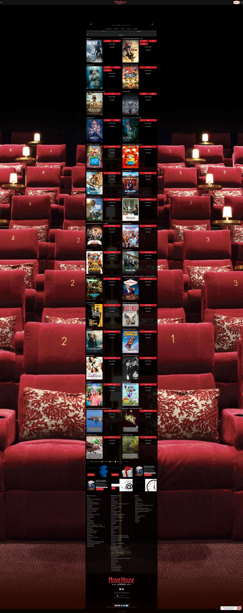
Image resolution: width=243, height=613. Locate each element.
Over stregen (114, 549)
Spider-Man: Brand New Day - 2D (94, 499)
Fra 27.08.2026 (148, 225)
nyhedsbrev (114, 604)
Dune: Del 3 (113, 564)
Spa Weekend (90, 535)
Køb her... (115, 474)
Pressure (89, 534)
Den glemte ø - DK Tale (116, 538)
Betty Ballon (89, 540)
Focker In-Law (114, 560)
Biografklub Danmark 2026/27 (141, 508)
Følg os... (91, 474)
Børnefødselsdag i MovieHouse (142, 511)
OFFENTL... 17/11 (148, 437)
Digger (112, 531)
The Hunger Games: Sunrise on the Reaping (120, 558)
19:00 (153, 93)
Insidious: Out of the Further (93, 508)
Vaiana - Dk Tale (90, 523)
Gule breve (113, 563)
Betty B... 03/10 (148, 384)
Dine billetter (135, 28)
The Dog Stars (90, 520)
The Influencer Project (116, 546)
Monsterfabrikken (115, 528)
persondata (124, 604)
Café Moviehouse (139, 503)
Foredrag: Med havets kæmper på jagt (95, 541)
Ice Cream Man (90, 516)
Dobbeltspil (89, 506)
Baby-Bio (137, 513)
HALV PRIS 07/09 (112, 331)
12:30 (108, 41)
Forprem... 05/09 (148, 331)
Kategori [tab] (139, 31)
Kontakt (128, 28)
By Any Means (90, 529)
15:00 (116, 67)
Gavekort (123, 28)
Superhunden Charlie (91, 532)
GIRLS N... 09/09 (112, 358)
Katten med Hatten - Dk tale (117, 552)
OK (113, 488)
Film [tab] (103, 31)
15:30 (153, 41)
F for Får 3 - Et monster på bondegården (120, 537)
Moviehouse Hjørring (139, 516)
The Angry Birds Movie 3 (116, 567)
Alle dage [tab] (121, 35)
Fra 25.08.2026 (112, 146)
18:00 (108, 120)
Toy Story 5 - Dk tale (91, 511)
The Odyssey (90, 505)
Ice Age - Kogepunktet (116, 570)
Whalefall (113, 541)
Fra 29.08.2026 (112, 173)
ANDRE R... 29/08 (148, 278)
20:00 (144, 43)
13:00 (148, 67)
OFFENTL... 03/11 (112, 437)
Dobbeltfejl (113, 523)
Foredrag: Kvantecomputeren (93, 543)
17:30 (108, 70)
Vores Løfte (89, 500)
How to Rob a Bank (115, 555)
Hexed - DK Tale (114, 561)
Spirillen (88, 519)
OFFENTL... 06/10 (112, 410)
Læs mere (112, 47)
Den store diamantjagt (116, 540)
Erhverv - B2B (138, 506)
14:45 (112, 93)
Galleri (136, 502)
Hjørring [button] (121, 1)
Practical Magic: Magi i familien (118, 514)
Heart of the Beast (115, 526)
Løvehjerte (113, 544)
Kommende (116, 28)
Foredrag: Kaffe (90, 544)
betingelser (119, 604)
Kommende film (138, 500)
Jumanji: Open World (115, 569)
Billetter (147, 474)
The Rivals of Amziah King (116, 516)
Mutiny (88, 497)
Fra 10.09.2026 (148, 358)
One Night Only (90, 522)
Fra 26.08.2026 (148, 146)
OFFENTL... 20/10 (148, 410)
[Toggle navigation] (241, 2)
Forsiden (137, 497)
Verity (112, 534)
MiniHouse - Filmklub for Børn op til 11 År (144, 505)
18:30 (116, 41)
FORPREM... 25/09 (112, 384)
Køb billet (121, 23)
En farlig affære (114, 550)
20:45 (148, 120)
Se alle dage (112, 44)
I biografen (137, 517)
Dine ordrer (137, 520)
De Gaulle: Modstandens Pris (93, 503)
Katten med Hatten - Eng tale (117, 553)
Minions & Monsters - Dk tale (93, 514)
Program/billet (108, 28)
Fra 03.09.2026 (112, 305)
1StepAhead (134, 607)
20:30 (116, 120)
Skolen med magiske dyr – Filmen (94, 525)
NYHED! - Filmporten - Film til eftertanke (143, 510)
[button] (90, 24)
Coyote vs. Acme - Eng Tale (117, 517)
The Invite (89, 513)
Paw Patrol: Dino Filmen (92, 502)
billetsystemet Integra (125, 607)
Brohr (112, 525)
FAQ (136, 514)
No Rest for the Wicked (92, 531)
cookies (129, 604)
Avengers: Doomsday (116, 566)
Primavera (113, 519)
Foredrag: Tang (90, 546)
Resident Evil (114, 522)
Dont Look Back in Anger (92, 537)
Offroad (88, 538)
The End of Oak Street (92, 510)
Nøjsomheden (90, 517)
